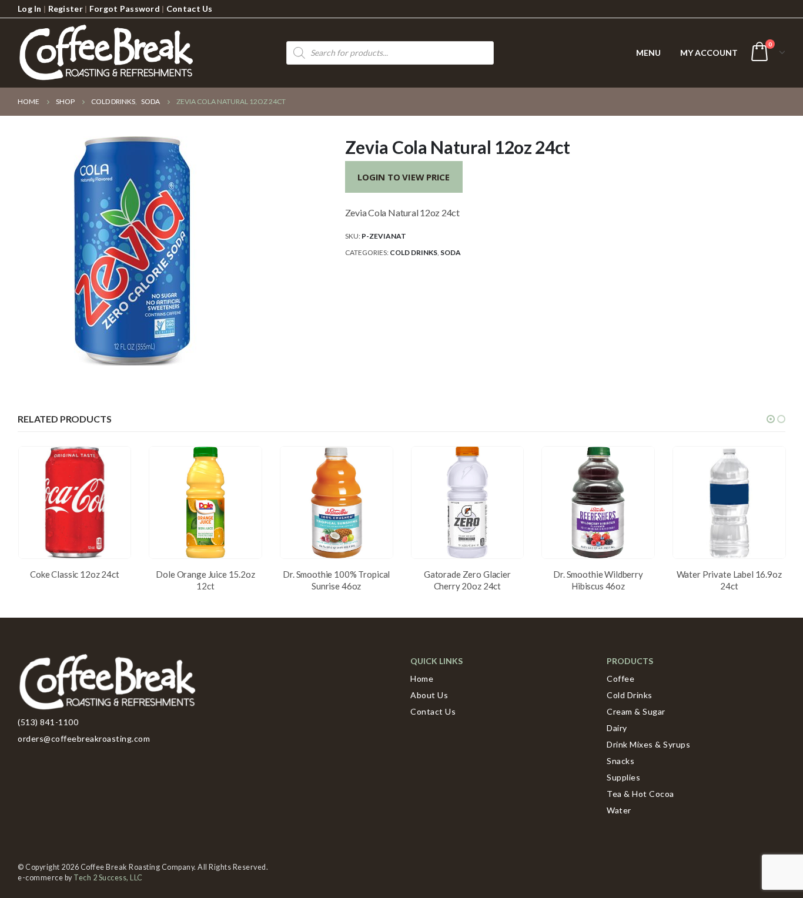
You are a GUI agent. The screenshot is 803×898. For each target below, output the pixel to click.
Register (65, 9)
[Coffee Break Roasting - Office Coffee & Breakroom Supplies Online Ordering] (106, 53)
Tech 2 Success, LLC (108, 877)
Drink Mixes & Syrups (648, 744)
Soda (450, 252)
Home (421, 678)
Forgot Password (124, 9)
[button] (770, 419)
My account (709, 53)
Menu (648, 53)
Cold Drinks (413, 252)
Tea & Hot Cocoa (640, 794)
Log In (30, 9)
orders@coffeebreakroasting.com (84, 738)
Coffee (620, 678)
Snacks (620, 761)
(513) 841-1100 (48, 722)
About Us (429, 695)
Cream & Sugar (636, 711)
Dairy (617, 728)
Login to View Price (403, 177)
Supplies (623, 777)
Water (619, 810)
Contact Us (189, 9)
